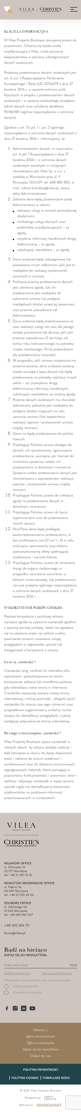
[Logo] (40, 9)
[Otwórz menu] (73, 9)
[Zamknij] (68, 294)
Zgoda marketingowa (22, 380)
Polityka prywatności (21, 374)
